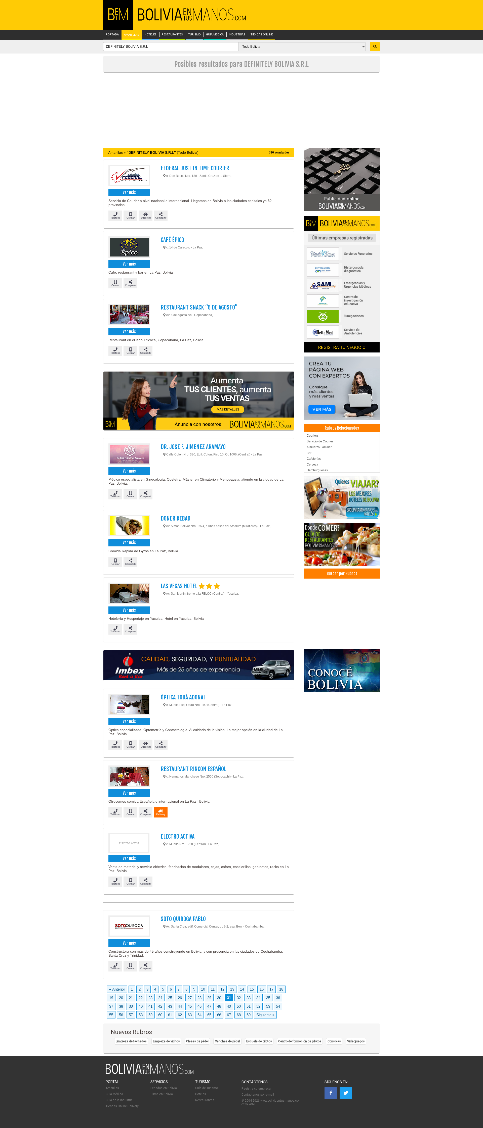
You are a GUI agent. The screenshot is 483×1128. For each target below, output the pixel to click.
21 (131, 998)
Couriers (312, 435)
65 (209, 1015)
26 (180, 998)
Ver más (129, 192)
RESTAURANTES (172, 34)
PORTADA (112, 34)
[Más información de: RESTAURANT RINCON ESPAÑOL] (128, 776)
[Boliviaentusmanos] (118, 19)
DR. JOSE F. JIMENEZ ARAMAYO (193, 446)
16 (262, 989)
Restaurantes (204, 1100)
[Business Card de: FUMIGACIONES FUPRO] (342, 322)
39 (131, 1006)
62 (180, 1015)
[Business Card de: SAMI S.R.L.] (342, 291)
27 (190, 998)
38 (121, 1006)
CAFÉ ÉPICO (172, 239)
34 (258, 998)
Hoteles (200, 1094)
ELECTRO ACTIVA (177, 836)
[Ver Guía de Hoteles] (342, 497)
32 (239, 998)
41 (150, 1006)
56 (121, 1015)
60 (160, 1015)
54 (278, 1006)
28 (199, 998)
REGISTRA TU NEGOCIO (342, 347)
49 (229, 1006)
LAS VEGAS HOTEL (179, 586)
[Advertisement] (241, 110)
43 (170, 1006)
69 (249, 1015)
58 (141, 1015)
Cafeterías (314, 458)
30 (219, 998)
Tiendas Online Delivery (122, 1106)
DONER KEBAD (175, 518)
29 (209, 998)
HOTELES (150, 34)
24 (160, 998)
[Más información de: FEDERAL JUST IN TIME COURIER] (128, 176)
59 (150, 1015)
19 (111, 998)
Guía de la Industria (119, 1100)
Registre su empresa (256, 1088)
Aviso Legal (248, 1103)
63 (190, 1015)
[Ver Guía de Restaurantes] (342, 544)
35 (268, 998)
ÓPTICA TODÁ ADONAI (183, 697)
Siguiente (265, 1015)
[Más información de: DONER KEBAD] (128, 526)
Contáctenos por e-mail (258, 1094)
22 (141, 998)
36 (278, 998)
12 (222, 989)
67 (229, 1015)
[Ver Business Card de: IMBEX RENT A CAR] (198, 665)
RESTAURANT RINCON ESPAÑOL (193, 768)
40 (141, 1006)
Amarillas (112, 1088)
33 (249, 998)
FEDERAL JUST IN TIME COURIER (195, 168)
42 (160, 1006)
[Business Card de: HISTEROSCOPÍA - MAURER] (342, 275)
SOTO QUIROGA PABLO (183, 918)
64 (199, 1015)
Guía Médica (114, 1094)
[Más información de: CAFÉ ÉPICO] (128, 247)
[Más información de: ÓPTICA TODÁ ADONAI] (128, 705)
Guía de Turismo (206, 1088)
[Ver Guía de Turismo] (342, 670)
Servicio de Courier (320, 441)
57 (131, 1015)
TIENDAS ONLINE (262, 34)
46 (199, 1006)
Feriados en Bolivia (163, 1088)
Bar (309, 453)
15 (252, 989)
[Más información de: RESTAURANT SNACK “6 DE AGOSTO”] (128, 315)
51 (249, 1006)
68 (239, 1015)
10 (203, 989)
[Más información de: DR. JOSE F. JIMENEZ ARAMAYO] (128, 454)
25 (170, 998)
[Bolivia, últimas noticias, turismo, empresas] (150, 1073)
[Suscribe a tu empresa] (198, 401)
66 (219, 1015)
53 (268, 1006)
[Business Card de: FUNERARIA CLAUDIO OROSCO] (342, 260)
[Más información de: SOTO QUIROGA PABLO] (128, 926)
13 (232, 989)
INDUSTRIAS (237, 34)
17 (271, 989)
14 (242, 989)
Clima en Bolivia (161, 1094)
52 (258, 1006)
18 (281, 989)
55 (111, 1015)
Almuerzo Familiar (319, 447)
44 (180, 1006)
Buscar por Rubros (342, 573)
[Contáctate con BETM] (342, 179)
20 (121, 998)
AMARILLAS (131, 35)
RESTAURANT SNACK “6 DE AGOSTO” (199, 307)
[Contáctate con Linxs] (342, 387)
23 (150, 998)
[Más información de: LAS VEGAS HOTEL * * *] (128, 594)
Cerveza (312, 464)
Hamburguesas (317, 470)
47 (209, 1006)
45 (190, 1006)
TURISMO (194, 34)
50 (239, 1006)
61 (170, 1015)
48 (219, 1006)
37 (111, 1006)
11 (213, 989)
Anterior (117, 989)
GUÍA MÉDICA (215, 34)
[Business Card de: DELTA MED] (342, 338)
